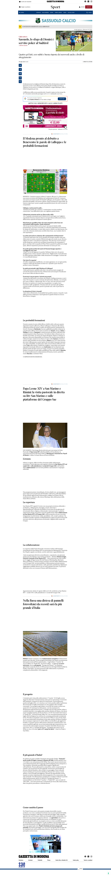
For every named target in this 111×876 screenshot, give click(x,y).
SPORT (51, 12)
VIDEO (64, 12)
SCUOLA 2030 (71, 12)
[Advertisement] (34, 73)
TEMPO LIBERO (58, 12)
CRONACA (38, 12)
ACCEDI (83, 7)
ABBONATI (88, 7)
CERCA (90, 12)
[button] (45, 844)
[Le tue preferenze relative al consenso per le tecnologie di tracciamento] (108, 873)
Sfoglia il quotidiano (25, 7)
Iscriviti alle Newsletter (26, 1)
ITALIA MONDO (45, 12)
